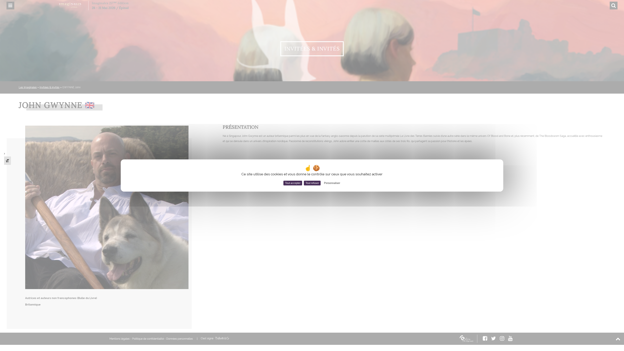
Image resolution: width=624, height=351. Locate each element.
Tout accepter (292, 183)
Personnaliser (332, 183)
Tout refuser (312, 183)
